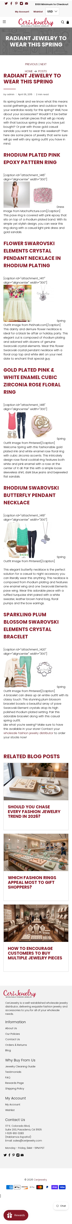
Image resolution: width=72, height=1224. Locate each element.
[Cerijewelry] (36, 22)
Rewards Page (14, 1083)
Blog (8, 1050)
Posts (42, 71)
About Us (11, 1028)
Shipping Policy (14, 1088)
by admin (8, 94)
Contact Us (12, 1039)
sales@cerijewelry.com (27, 1140)
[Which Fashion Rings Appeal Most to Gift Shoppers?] (36, 852)
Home (29, 71)
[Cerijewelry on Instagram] (21, 3)
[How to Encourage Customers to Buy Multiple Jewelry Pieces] (36, 923)
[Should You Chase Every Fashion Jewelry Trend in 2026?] (36, 781)
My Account (22, 11)
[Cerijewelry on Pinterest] (16, 3)
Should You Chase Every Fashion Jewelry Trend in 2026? (34, 811)
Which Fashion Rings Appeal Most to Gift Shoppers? (32, 882)
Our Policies (12, 1034)
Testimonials (13, 1072)
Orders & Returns (16, 1045)
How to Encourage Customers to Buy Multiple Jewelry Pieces (35, 953)
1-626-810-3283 (14, 1133)
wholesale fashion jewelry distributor (28, 733)
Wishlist (38, 11)
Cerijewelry (40, 1179)
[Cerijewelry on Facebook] (11, 3)
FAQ (7, 1077)
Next (43, 64)
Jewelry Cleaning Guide (20, 1066)
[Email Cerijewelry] (26, 3)
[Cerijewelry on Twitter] (6, 3)
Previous (31, 64)
